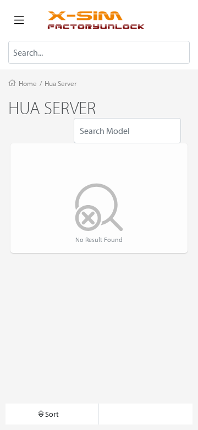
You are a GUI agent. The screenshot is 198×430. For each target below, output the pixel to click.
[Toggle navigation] (19, 20)
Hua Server (60, 83)
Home (28, 83)
